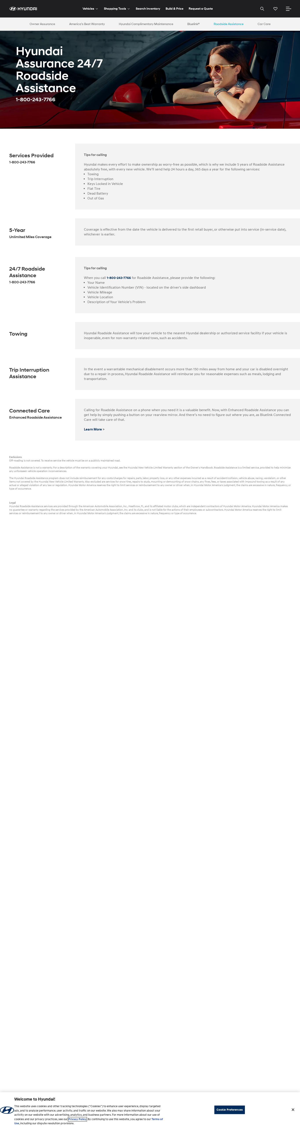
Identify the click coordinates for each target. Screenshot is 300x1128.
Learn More (93, 429)
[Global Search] (262, 9)
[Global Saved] (275, 9)
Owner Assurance (42, 24)
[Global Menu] (288, 9)
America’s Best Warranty (87, 24)
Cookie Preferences (230, 1109)
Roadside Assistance (229, 24)
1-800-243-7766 (119, 278)
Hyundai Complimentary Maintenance (146, 24)
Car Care (264, 24)
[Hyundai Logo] (23, 9)
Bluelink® (193, 24)
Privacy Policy (77, 1119)
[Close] (293, 1109)
